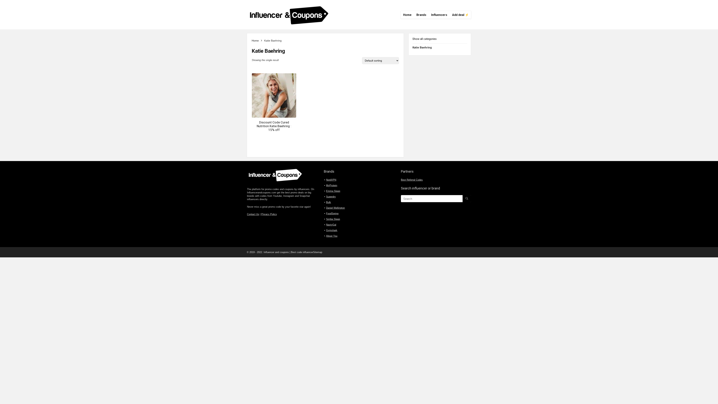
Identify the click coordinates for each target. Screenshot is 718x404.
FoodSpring (332, 213)
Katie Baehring (422, 47)
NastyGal (331, 224)
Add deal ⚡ (460, 15)
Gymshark (331, 230)
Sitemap (317, 252)
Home (407, 15)
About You (331, 236)
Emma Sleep (333, 191)
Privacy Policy (269, 214)
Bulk (328, 202)
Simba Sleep (333, 219)
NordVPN (331, 179)
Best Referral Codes (412, 180)
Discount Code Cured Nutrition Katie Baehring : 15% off (274, 126)
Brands (421, 15)
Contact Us (253, 214)
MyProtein (331, 185)
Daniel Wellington (335, 207)
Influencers (439, 15)
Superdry (331, 196)
